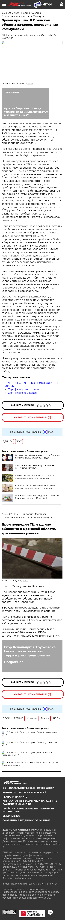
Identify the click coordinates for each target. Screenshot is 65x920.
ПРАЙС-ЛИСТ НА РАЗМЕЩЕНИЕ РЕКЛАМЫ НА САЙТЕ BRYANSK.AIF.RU (30, 802)
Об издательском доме (19, 788)
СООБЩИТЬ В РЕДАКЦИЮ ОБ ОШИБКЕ (26, 820)
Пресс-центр (45, 788)
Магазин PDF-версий (32, 792)
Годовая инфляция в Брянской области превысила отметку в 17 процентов (34, 476)
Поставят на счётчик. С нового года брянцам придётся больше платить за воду (37, 456)
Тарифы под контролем (23, 389)
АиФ (30, 83)
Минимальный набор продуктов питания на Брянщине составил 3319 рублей (37, 496)
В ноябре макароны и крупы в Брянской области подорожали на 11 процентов (35, 486)
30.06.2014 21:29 (10, 13)
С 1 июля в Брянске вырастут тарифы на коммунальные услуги (34, 466)
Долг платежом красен (23, 392)
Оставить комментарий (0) (32, 417)
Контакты (9, 792)
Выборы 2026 (11, 815)
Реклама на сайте (15, 796)
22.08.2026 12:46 (10, 514)
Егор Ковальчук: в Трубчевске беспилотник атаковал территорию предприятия (30, 651)
